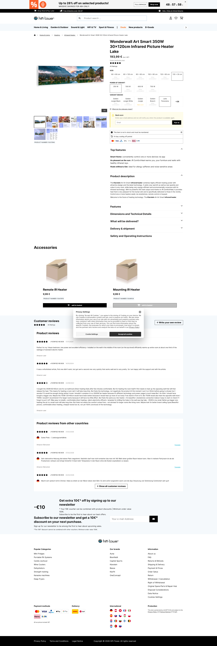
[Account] (171, 18)
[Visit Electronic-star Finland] (124, 621)
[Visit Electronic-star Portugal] (115, 626)
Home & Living (45, 35)
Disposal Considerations (158, 590)
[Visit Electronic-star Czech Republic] (120, 615)
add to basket (76, 305)
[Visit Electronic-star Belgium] (129, 621)
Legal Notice (77, 641)
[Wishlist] (176, 18)
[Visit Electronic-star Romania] (115, 621)
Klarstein (113, 564)
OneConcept (115, 575)
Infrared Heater (70, 35)
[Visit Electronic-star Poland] (129, 615)
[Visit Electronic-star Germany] (111, 610)
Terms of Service (165, 612)
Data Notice (153, 593)
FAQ (149, 557)
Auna (112, 554)
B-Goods (149, 27)
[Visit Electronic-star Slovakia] (115, 615)
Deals (123, 27)
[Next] (186, 27)
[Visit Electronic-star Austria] (115, 610)
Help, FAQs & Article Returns (172, 11)
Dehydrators (39, 568)
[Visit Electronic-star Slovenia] (120, 626)
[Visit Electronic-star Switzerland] (120, 610)
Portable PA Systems (43, 557)
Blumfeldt (114, 557)
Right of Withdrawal (156, 582)
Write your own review (169, 322)
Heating (57, 35)
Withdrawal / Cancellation (159, 579)
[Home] (37, 35)
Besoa (112, 568)
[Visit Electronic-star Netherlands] (111, 626)
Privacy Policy (152, 612)
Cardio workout (40, 561)
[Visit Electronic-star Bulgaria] (120, 621)
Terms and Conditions (59, 641)
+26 (177, 101)
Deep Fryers (39, 579)
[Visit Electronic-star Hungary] (124, 615)
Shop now (154, 4)
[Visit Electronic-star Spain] (111, 615)
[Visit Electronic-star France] (124, 610)
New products (136, 27)
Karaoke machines (42, 575)
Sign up (176, 122)
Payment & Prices (155, 568)
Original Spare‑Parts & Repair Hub (162, 586)
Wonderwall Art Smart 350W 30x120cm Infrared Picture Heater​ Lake (104, 35)
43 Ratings (113, 66)
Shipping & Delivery (156, 564)
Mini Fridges (39, 554)
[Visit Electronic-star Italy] (129, 610)
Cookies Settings (155, 597)
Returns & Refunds (155, 561)
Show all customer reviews (112, 486)
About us (152, 554)
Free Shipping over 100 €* (73, 11)
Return (150, 575)
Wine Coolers (39, 564)
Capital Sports (116, 561)
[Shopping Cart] (181, 18)
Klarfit (112, 572)
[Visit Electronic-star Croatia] (111, 621)
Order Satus (153, 572)
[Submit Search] (79, 18)
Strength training (41, 572)
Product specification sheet (117, 60)
